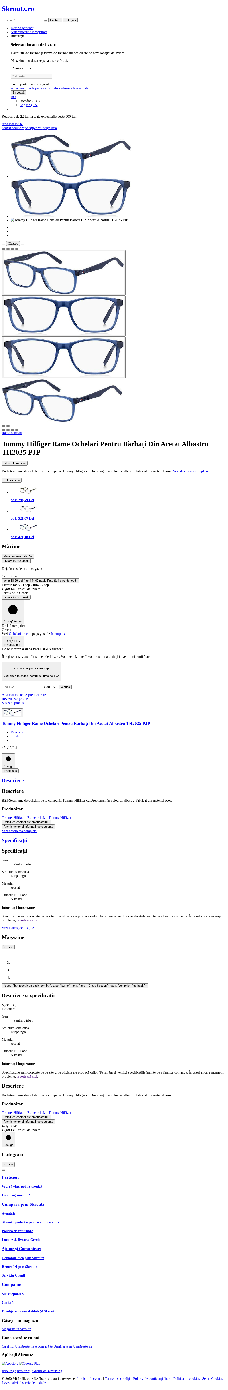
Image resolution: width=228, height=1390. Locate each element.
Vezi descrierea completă (190, 471)
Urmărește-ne (25, 1346)
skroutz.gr (9, 1371)
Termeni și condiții (118, 1378)
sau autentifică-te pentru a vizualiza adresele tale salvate (49, 88)
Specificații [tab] (9, 1005)
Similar (16, 736)
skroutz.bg (54, 1371)
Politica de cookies (186, 1378)
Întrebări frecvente (89, 1378)
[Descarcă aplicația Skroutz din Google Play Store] (29, 1363)
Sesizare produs (13, 703)
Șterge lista (49, 128)
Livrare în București (16, 597)
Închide (8, 947)
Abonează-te (44, 1346)
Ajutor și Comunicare (21, 1248)
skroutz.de (39, 1371)
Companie (11, 1284)
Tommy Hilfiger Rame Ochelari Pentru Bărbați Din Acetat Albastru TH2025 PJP (76, 723)
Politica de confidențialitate (152, 1378)
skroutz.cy (24, 1371)
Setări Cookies (212, 1378)
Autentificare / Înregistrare (29, 32)
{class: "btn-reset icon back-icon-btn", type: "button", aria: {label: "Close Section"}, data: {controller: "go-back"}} (75, 985)
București (17, 36)
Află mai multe (12, 124)
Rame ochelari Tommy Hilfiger (49, 817)
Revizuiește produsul (16, 699)
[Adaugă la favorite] (3, 249)
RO (13, 97)
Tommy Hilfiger (13, 817)
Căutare (55, 20)
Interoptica (58, 634)
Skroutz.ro (18, 9)
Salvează (18, 92)
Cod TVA (51, 687)
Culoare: (12, 480)
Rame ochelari (12, 433)
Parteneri (10, 1177)
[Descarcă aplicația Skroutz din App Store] (10, 1363)
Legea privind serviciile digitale (24, 1382)
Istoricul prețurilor (15, 463)
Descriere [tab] (8, 1009)
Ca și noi (8, 1346)
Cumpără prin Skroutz (23, 1204)
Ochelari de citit (20, 634)
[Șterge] (45, 21)
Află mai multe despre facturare (24, 695)
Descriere (17, 732)
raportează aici (27, 920)
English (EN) (29, 105)
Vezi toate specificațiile (18, 928)
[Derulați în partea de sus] (3, 1170)
